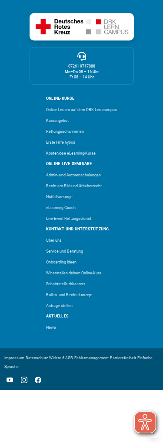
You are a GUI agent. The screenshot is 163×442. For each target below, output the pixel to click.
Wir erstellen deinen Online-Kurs (73, 273)
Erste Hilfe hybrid (60, 142)
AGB (69, 358)
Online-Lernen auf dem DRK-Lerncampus (81, 110)
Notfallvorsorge (59, 197)
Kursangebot (57, 120)
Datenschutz (37, 358)
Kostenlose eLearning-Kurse (71, 153)
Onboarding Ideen (61, 262)
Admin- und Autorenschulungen (73, 175)
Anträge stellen (59, 306)
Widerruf (56, 358)
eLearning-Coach (61, 208)
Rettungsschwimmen (65, 131)
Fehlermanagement (91, 358)
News (51, 327)
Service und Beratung (64, 251)
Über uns (54, 240)
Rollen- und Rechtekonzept (69, 295)
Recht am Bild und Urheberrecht (74, 186)
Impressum (14, 358)
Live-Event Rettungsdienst (68, 218)
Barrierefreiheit (123, 358)
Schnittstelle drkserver (65, 284)
